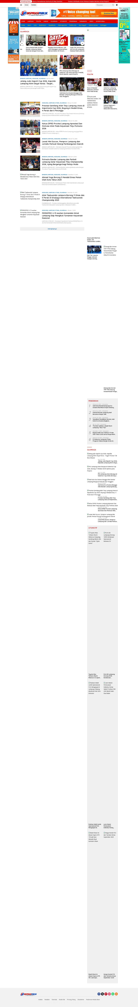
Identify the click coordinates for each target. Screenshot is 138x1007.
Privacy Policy (71, 999)
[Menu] (21, 5)
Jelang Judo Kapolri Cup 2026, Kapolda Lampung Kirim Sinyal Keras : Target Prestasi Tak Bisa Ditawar (38, 83)
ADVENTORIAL (100, 21)
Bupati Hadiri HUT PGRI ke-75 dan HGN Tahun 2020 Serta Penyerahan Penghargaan (104, 433)
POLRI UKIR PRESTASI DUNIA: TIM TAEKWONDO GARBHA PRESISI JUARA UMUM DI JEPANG (94, 239)
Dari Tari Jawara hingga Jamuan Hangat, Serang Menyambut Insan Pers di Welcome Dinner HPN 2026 (94, 257)
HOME (23, 21)
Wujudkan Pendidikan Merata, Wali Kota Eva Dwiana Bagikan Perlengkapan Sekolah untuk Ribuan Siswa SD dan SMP (104, 420)
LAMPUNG (31, 21)
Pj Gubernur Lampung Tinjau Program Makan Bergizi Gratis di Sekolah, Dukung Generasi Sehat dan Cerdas (104, 440)
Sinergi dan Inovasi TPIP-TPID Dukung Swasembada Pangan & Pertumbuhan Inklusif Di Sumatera (110, 389)
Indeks (40, 999)
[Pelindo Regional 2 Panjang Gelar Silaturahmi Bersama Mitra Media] (111, 100)
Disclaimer (81, 999)
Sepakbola (52, 25)
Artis (35, 25)
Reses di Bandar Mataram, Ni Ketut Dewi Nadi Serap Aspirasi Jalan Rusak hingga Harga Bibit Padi (93, 89)
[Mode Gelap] (117, 5)
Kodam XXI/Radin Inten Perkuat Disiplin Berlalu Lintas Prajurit (57, 1)
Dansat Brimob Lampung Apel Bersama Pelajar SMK (102, 413)
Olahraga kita (62, 25)
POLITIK (38, 21)
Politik (23, 25)
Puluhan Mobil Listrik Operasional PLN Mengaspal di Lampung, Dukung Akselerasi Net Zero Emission (95, 826)
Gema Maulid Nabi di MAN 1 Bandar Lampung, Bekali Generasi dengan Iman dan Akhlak (28, 49)
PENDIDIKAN (73, 21)
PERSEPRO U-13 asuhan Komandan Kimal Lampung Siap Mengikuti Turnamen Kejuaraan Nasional (62, 215)
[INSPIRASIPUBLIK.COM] (34, 13)
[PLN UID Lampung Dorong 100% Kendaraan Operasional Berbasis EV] (110, 602)
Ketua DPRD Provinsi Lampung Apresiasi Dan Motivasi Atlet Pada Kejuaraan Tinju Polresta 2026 (62, 126)
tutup (17, 8)
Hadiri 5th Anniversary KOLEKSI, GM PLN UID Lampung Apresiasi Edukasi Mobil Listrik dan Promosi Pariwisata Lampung (74, 49)
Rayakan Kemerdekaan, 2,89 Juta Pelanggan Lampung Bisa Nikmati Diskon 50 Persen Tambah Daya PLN (51, 49)
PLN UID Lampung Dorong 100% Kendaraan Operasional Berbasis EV (109, 676)
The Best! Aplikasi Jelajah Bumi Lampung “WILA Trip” (102, 426)
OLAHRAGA (54, 21)
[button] (113, 4)
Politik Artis (72, 25)
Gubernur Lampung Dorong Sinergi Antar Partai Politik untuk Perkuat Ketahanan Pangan (110, 89)
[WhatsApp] (112, 994)
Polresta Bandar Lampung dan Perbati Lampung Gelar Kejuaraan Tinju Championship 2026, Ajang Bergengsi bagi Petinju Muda (62, 161)
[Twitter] (102, 994)
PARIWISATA (83, 21)
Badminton (42, 25)
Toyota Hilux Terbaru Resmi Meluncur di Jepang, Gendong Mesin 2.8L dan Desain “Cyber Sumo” (95, 676)
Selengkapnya (52, 229)
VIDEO (91, 21)
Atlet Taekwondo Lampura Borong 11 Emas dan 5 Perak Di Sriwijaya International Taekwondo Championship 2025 (63, 197)
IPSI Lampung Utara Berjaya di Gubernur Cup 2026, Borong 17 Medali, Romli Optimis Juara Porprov (71, 72)
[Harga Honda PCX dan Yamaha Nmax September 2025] (110, 902)
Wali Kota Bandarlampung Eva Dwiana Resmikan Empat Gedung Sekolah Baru (103, 406)
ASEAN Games (93, 25)
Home (26, 5)
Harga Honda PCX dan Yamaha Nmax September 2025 (110, 975)
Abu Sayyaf (82, 25)
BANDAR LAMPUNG (26, 78)
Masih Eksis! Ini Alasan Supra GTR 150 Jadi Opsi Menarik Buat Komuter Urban (94, 976)
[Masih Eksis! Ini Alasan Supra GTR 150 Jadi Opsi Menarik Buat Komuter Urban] (95, 902)
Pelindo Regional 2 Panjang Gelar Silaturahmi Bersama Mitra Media (110, 107)
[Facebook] (98, 994)
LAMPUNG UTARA (54, 103)
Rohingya (103, 25)
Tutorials (54, 999)
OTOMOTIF (63, 21)
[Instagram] (109, 994)
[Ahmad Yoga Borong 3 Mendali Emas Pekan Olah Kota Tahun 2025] (30, 181)
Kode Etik (62, 999)
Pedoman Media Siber (93, 999)
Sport (29, 25)
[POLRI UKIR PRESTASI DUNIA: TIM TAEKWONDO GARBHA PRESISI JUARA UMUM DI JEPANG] (94, 166)
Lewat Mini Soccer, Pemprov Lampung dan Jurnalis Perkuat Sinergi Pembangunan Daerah (62, 142)
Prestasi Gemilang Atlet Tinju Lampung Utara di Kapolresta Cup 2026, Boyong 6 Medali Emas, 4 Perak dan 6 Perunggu (63, 108)
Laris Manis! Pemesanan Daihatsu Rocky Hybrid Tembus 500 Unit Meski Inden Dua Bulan (110, 826)
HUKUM (46, 21)
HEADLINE (35, 78)
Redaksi (33, 5)
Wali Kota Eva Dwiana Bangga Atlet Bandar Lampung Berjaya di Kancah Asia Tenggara (71, 94)
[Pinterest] (105, 994)
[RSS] (116, 994)
